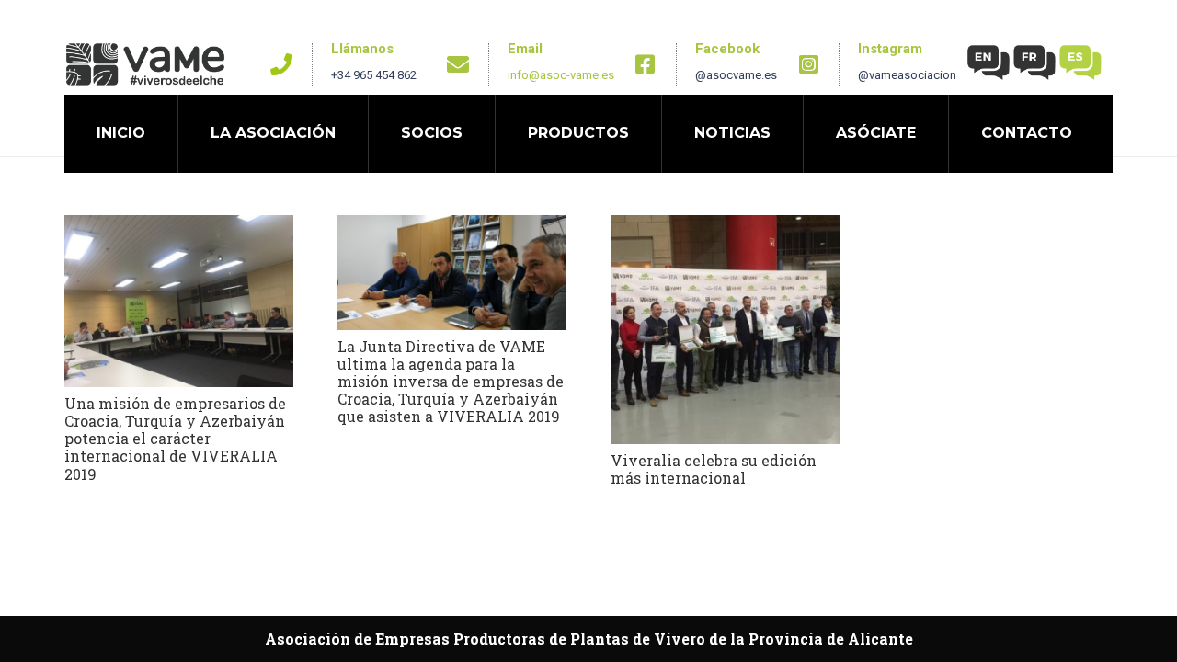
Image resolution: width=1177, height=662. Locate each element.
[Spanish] (1081, 61)
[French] (1035, 61)
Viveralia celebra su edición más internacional (714, 469)
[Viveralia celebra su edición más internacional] (725, 329)
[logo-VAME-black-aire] (145, 64)
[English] (989, 61)
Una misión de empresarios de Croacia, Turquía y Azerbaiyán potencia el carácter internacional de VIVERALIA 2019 (175, 439)
